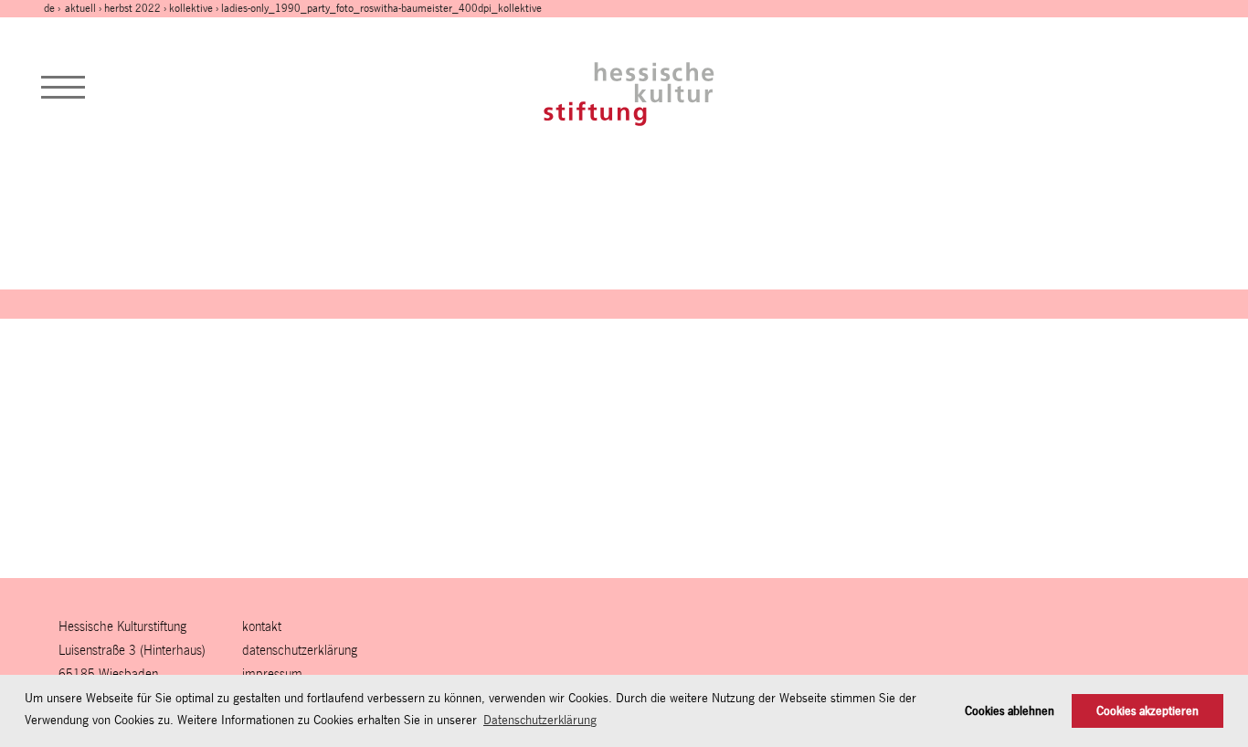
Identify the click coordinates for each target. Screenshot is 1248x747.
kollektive (191, 8)
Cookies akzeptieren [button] (1147, 711)
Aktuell (80, 8)
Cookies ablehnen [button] (1009, 711)
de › (53, 8)
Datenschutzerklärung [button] (540, 719)
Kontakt (261, 626)
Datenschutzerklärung (299, 650)
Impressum (272, 673)
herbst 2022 (132, 8)
